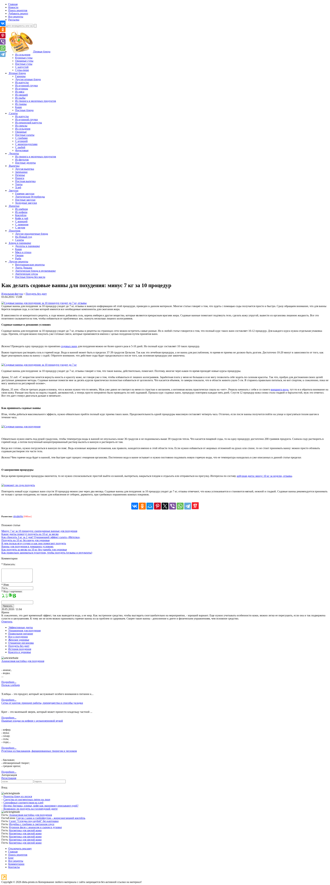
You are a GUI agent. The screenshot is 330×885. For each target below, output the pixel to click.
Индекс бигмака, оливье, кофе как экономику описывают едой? (40, 805)
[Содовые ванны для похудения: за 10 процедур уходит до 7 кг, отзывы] (44, 303)
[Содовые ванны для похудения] (20, 426)
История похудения (19, 649)
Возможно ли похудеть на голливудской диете (30, 808)
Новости (13, 7)
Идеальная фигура (12, 293)
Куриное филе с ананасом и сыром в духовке (35, 827)
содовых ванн (69, 346)
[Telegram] (187, 506)
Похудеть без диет (36, 293)
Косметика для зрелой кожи (25, 830)
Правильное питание (20, 633)
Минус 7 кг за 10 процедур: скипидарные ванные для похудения (39, 531)
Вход (4, 787)
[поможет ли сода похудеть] (18, 485)
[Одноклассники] (142, 506)
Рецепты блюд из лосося (17, 796)
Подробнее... (8, 682)
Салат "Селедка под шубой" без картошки (34, 821)
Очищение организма (21, 642)
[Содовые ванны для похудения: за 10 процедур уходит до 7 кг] (39, 364)
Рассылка (13, 19)
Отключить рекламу (20, 848)
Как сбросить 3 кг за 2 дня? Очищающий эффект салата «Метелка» (40, 537)
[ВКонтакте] (134, 506)
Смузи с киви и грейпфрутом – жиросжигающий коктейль (50, 818)
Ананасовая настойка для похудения (22, 661)
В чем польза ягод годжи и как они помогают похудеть (33, 543)
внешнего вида (279, 389)
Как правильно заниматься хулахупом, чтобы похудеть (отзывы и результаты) (46, 552)
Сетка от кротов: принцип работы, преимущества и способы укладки (42, 702)
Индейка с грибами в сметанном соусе (31, 824)
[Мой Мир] (149, 506)
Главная (13, 4)
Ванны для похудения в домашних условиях (27, 546)
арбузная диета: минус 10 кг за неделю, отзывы (264, 475)
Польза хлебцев (10, 685)
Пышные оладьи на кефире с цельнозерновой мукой (32, 720)
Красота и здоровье (19, 652)
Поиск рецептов (17, 10)
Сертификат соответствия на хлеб (23, 802)
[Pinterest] (157, 506)
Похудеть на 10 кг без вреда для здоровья (25, 540)
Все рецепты (15, 16)
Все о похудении (18, 636)
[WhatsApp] (180, 506)
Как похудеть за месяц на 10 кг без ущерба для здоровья (34, 549)
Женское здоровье (18, 639)
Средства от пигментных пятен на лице (26, 799)
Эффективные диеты (20, 627)
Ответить (6, 621)
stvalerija (18, 516)
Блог (11, 857)
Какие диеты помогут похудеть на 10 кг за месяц (30, 534)
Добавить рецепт (18, 13)
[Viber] (172, 506)
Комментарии (16, 864)
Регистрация (8, 778)
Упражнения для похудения (24, 630)
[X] (165, 506)
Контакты (14, 867)
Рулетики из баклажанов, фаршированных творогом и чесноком (39, 750)
